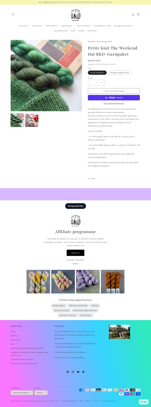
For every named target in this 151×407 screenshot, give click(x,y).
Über (12, 344)
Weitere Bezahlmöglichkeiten (114, 103)
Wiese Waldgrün (97, 73)
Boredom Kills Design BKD (25, 401)
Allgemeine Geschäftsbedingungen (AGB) (27, 348)
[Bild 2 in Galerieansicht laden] (31, 120)
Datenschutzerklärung (69, 401)
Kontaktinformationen (109, 401)
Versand (91, 64)
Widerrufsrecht (55, 401)
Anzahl (90, 78)
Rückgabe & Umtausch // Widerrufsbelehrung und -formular (29, 353)
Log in (75, 263)
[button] (13, 14)
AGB (81, 401)
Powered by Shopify (40, 401)
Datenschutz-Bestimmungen (22, 359)
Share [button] (93, 178)
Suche (13, 332)
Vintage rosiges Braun (119, 73)
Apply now (75, 253)
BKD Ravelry (16, 340)
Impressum (96, 401)
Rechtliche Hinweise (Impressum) (24, 364)
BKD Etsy (14, 336)
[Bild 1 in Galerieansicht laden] (17, 120)
